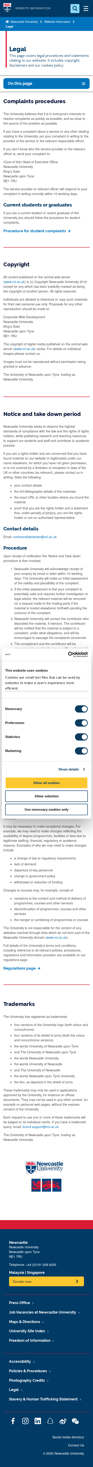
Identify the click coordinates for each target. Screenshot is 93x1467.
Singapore (36, 1272)
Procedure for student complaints (35, 231)
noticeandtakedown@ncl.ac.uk (35, 536)
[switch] (81, 723)
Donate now (22, 1281)
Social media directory (68, 1437)
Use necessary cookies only (46, 809)
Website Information (57, 21)
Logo (7, 8)
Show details (68, 769)
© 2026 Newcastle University (63, 1453)
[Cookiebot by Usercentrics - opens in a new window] (68, 654)
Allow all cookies (46, 783)
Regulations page (20, 968)
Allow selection (47, 796)
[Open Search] (74, 8)
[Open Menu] (85, 8)
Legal (9, 26)
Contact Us (76, 1445)
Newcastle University (23, 21)
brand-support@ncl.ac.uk (41, 1126)
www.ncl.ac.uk (15, 281)
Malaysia (16, 1272)
